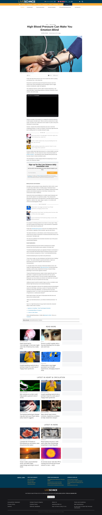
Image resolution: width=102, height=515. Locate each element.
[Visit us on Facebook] (55, 1)
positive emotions (30, 154)
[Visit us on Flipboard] (62, 1)
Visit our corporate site (71, 493)
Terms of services (40, 175)
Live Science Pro (77, 7)
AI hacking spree (30, 7)
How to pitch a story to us (59, 506)
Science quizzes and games (72, 479)
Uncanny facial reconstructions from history (55, 485)
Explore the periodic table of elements (54, 483)
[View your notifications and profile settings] (80, 2)
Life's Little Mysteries (31, 479)
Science (39, 4)
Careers (10, 506)
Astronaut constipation (52, 7)
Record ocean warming (40, 7)
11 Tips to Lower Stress (33, 312)
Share (29, 75)
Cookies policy (34, 504)
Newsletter (56, 75)
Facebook (29, 316)
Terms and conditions (80, 502)
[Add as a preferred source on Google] (51, 497)
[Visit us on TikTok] (64, 1)
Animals (23, 4)
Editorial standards (35, 506)
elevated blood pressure (37, 228)
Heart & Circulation (53, 24)
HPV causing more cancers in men (65, 7)
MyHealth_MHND (47, 315)
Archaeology (29, 4)
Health (35, 4)
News (60, 33)
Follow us (50, 75)
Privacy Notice (30, 176)
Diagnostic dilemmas (31, 482)
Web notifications (79, 504)
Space (50, 4)
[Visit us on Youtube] (60, 1)
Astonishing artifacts (31, 484)
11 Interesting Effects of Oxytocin (35, 310)
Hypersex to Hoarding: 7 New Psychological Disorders (39, 308)
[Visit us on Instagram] (58, 1)
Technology (55, 4)
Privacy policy (11, 504)
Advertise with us (56, 504)
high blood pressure (44, 267)
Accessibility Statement (14, 502)
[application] (42, 106)
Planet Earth (45, 4)
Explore (61, 4)
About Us (54, 502)
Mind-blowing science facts (72, 485)
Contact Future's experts (36, 502)
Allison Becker (45, 33)
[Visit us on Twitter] (56, 1)
